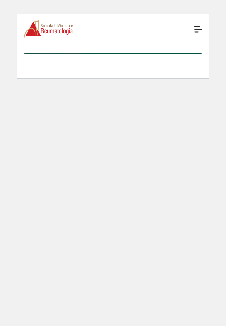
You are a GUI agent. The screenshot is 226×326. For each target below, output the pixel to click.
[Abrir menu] (198, 29)
